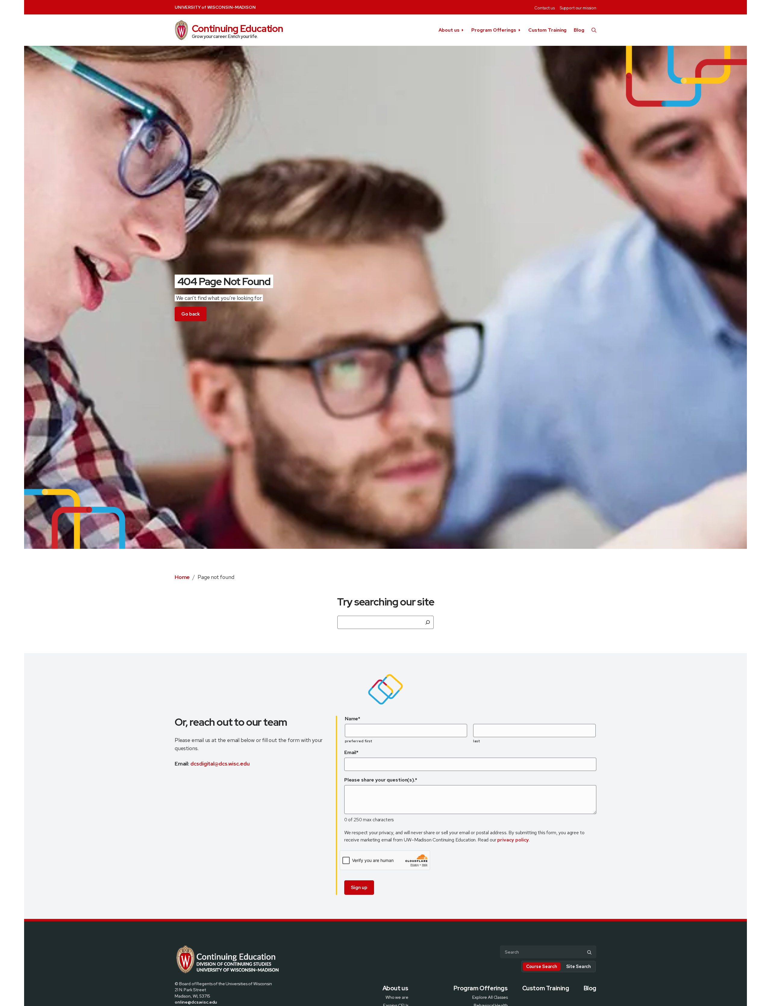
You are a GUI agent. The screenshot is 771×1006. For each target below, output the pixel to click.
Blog (579, 30)
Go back (190, 314)
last (476, 741)
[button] (594, 30)
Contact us (544, 8)
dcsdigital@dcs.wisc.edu (220, 763)
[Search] (428, 622)
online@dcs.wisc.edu (196, 1002)
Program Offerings (493, 30)
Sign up (359, 887)
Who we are (397, 997)
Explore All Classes (489, 997)
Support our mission (578, 8)
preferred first (359, 741)
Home (182, 577)
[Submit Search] (589, 952)
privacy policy (513, 840)
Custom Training (547, 30)
